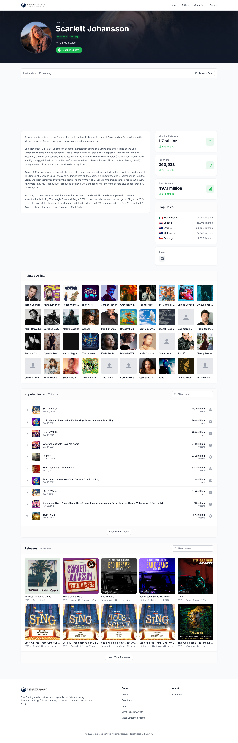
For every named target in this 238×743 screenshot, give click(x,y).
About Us (177, 694)
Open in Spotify (71, 50)
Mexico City (170, 217)
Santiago (168, 238)
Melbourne (169, 233)
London (168, 222)
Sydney (168, 227)
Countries (199, 5)
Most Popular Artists (132, 711)
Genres (213, 5)
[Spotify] (162, 259)
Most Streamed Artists (133, 717)
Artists (185, 5)
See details (168, 146)
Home (173, 5)
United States (67, 42)
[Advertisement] (119, 104)
